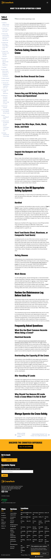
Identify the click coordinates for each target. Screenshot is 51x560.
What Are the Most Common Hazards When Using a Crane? (6, 99)
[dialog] (40, 551)
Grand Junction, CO (41, 522)
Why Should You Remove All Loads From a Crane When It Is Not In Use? (6, 125)
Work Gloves (6, 80)
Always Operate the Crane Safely (6, 134)
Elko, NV (29, 521)
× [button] (48, 545)
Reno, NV (29, 539)
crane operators (39, 36)
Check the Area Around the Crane (5, 30)
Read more (38, 551)
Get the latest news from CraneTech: (10, 469)
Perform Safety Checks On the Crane (5, 24)
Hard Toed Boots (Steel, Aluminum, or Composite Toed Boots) (5, 73)
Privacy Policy (24, 555)
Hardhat (4, 67)
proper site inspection (32, 62)
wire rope (35, 134)
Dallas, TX (41, 517)
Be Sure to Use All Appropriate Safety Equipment (5, 62)
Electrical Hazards (5, 106)
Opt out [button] (44, 553)
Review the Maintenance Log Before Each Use (6, 85)
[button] (39, 556)
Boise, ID (47, 512)
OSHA (17, 226)
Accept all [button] (35, 553)
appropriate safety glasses (39, 262)
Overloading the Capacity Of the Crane (6, 111)
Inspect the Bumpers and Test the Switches (5, 54)
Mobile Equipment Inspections (13, 535)
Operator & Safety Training (13, 530)
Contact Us (9, 460)
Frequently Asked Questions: (5, 91)
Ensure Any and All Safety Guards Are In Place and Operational (5, 37)
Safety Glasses (5, 78)
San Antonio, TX (47, 541)
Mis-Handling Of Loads (6, 117)
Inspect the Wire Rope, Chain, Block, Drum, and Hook (5, 46)
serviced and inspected (35, 23)
